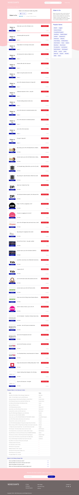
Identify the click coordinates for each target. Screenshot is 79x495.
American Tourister (57, 30)
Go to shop (18, 161)
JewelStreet (56, 34)
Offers (18, 21)
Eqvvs (59, 55)
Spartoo (67, 42)
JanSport (55, 36)
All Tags (27, 484)
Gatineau (39, 488)
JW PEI (55, 51)
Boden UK (56, 53)
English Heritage (63, 34)
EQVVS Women (57, 49)
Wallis (55, 55)
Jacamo (60, 51)
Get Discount (45, 26)
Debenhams (56, 38)
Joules (65, 51)
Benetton (67, 53)
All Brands (28, 486)
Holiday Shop (67, 2)
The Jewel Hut (57, 47)
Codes (11, 21)
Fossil (63, 42)
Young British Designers (58, 32)
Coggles (60, 27)
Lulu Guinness (64, 47)
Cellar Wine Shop (40, 486)
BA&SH (55, 27)
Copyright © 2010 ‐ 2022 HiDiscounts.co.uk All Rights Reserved (19, 493)
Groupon (61, 53)
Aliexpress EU (62, 36)
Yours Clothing (57, 40)
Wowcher (62, 38)
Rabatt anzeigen (45, 147)
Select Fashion (57, 42)
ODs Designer (64, 49)
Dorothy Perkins (65, 40)
